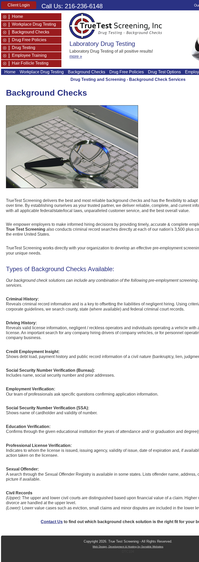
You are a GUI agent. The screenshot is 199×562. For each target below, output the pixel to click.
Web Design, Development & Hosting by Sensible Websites (128, 546)
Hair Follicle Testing (30, 63)
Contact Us (52, 521)
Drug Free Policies (29, 40)
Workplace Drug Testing (34, 24)
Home (17, 17)
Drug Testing (23, 48)
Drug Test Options (164, 72)
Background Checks (30, 32)
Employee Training (29, 55)
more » (75, 56)
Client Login (19, 5)
